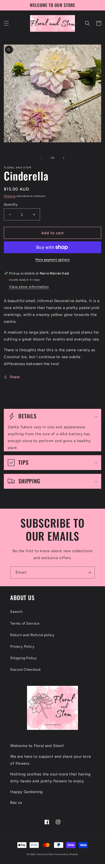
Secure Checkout (25, 669)
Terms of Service (25, 623)
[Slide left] (41, 158)
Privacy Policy (22, 646)
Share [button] (15, 377)
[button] (6, 23)
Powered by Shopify (66, 854)
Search (16, 612)
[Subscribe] (89, 573)
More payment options (52, 259)
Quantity (11, 204)
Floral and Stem (45, 854)
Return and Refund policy (32, 635)
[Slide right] (63, 158)
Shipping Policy (23, 658)
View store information (29, 287)
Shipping (10, 196)
